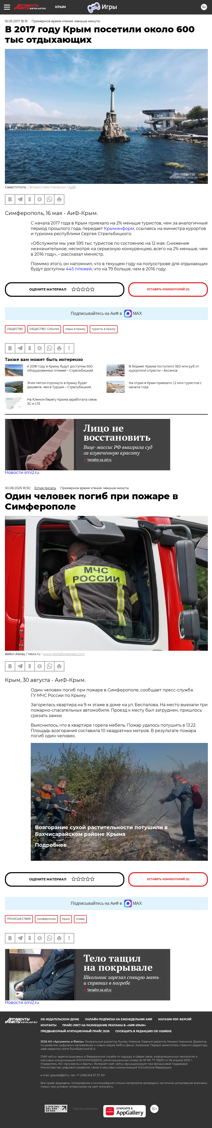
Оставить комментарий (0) (168, 289)
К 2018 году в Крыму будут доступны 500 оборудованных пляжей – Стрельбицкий (60, 368)
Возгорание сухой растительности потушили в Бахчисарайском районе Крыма (101, 830)
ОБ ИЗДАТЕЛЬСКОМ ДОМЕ (60, 1019)
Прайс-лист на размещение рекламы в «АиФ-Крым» (104, 1025)
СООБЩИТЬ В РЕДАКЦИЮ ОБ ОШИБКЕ (143, 1031)
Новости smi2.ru (22, 472)
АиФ (72, 187)
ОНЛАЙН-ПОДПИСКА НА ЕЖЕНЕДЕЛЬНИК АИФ (118, 1019)
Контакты (48, 1025)
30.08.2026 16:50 (17, 488)
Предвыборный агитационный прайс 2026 (75, 1031)
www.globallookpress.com (64, 654)
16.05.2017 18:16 (16, 21)
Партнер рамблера (85, 1108)
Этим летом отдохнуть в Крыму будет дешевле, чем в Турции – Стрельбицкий (59, 385)
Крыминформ (119, 228)
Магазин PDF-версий (174, 1019)
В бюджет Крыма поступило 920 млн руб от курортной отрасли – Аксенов (164, 368)
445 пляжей (79, 268)
